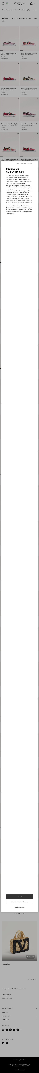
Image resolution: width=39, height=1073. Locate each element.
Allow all (19, 896)
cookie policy (26, 211)
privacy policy (10, 213)
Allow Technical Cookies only (19, 902)
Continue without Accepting (24, 163)
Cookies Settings (19, 907)
